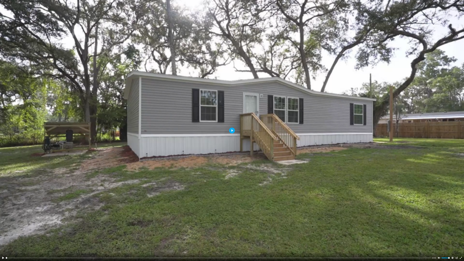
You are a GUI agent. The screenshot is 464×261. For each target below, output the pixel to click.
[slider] (218, 258)
